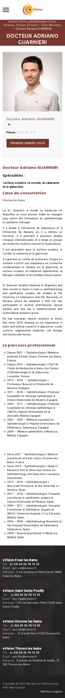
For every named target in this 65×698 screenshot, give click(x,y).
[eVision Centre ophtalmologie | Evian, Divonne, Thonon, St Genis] (32, 10)
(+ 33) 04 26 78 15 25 (25, 564)
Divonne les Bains (14, 200)
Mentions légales (51, 691)
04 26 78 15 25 (26, 132)
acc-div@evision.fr (24, 629)
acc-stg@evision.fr (24, 598)
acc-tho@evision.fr (24, 656)
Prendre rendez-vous (27, 143)
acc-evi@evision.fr (24, 568)
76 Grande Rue (26, 633)
